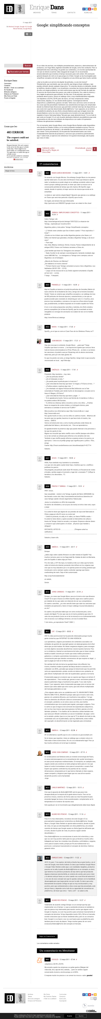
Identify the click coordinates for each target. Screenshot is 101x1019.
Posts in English (9, 98)
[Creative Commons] (91, 1011)
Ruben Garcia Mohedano (61, 173)
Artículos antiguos (10, 92)
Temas (54, 12)
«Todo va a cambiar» (50, 999)
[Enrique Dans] (15, 9)
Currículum (62, 994)
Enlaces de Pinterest (34, 1001)
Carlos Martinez (58, 787)
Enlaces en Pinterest (11, 94)
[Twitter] (86, 9)
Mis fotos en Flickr (10, 96)
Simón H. (55, 547)
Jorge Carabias (58, 592)
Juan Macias (57, 341)
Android (11, 26)
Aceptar (69, 1016)
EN (92, 5)
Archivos (37, 12)
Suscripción (62, 1001)
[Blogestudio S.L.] (88, 1005)
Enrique (47, 7)
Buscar (28, 65)
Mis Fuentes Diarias (50, 996)
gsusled (55, 959)
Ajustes (81, 1016)
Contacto (71, 12)
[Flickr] (92, 9)
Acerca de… (88, 12)
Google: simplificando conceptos (63, 25)
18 (30, 34)
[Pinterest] (89, 9)
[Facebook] (83, 9)
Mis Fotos (47, 994)
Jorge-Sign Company (60, 752)
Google (16, 26)
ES (95, 5)
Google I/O (23, 26)
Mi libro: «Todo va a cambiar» (14, 88)
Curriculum (7, 83)
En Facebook (8, 90)
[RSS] (95, 9)
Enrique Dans (57, 858)
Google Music (27, 29)
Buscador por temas (19, 71)
